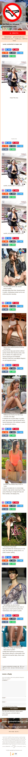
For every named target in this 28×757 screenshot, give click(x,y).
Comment (5, 680)
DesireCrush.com (19, 37)
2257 (12, 746)
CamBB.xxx (17, 39)
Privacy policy (19, 746)
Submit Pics (15, 33)
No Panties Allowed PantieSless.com (11, 25)
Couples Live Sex (14, 138)
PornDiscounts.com (7, 39)
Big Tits (16, 731)
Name (4, 697)
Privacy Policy (13, 706)
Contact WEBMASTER (6, 746)
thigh (13, 668)
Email (4, 702)
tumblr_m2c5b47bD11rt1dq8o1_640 (11, 666)
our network (18, 744)
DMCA (15, 746)
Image (23, 666)
